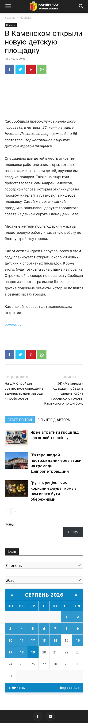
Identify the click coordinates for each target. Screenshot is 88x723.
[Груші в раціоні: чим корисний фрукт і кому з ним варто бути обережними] (16, 488)
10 (10, 640)
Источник (13, 325)
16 (78, 640)
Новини (25, 18)
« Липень (16, 687)
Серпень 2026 (44, 594)
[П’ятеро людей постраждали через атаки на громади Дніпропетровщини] (16, 460)
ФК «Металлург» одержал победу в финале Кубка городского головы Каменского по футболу (63, 393)
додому (10, 18)
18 (21, 652)
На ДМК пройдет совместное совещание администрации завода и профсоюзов (24, 391)
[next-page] (15, 511)
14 (55, 640)
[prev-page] (8, 511)
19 (33, 652)
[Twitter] (20, 69)
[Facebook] (9, 69)
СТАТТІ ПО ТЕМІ (20, 420)
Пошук (10, 524)
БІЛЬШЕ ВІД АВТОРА (54, 420)
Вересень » (70, 687)
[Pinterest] (31, 69)
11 (21, 640)
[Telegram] (50, 716)
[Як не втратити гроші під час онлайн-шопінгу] (16, 437)
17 (10, 652)
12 (33, 640)
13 (44, 640)
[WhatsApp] (41, 69)
